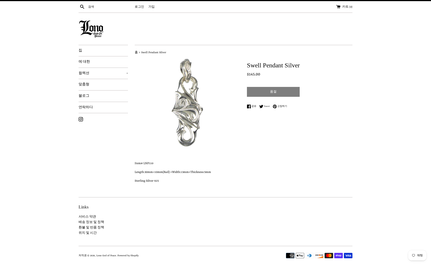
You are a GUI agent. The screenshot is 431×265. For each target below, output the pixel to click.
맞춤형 (84, 84)
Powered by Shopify (128, 255)
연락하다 (86, 107)
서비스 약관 (87, 217)
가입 (151, 7)
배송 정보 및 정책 (91, 222)
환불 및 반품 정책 (91, 227)
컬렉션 (103, 73)
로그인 (139, 7)
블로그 (84, 96)
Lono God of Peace (106, 255)
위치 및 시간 (88, 233)
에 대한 (84, 62)
